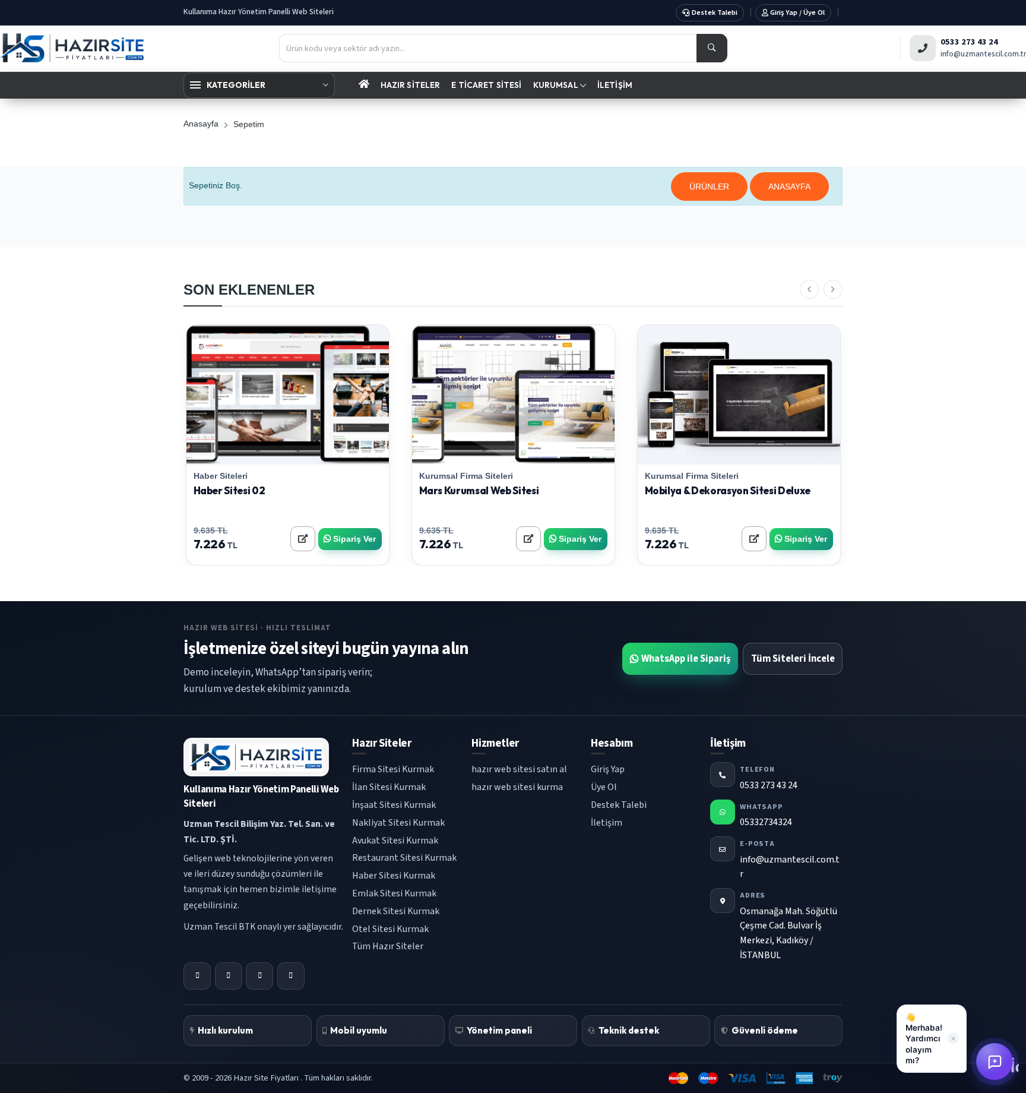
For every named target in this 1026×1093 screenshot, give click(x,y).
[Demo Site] (255, 394)
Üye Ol (604, 787)
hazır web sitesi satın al (519, 769)
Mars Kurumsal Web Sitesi (479, 490)
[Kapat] (953, 1038)
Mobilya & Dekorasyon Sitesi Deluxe (728, 490)
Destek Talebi (713, 12)
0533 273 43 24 (969, 42)
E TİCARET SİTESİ (486, 85)
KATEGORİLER (236, 85)
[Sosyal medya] (197, 976)
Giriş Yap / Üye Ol (796, 12)
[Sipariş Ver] (287, 394)
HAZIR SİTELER (411, 85)
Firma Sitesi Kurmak (393, 769)
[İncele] (320, 394)
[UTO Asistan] (994, 1061)
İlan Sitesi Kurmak (389, 787)
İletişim (606, 822)
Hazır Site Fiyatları (266, 1078)
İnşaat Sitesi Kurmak (394, 804)
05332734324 (766, 822)
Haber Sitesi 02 (229, 490)
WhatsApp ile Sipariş (685, 659)
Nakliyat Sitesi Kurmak (398, 822)
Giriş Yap (608, 769)
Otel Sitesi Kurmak (390, 929)
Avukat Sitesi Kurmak (395, 840)
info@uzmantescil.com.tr (983, 54)
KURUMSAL (556, 85)
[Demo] (302, 538)
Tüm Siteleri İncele (793, 659)
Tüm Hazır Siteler (387, 946)
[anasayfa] (363, 85)
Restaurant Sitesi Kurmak (404, 857)
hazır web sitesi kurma (517, 787)
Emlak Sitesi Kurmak (394, 893)
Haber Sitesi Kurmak (393, 875)
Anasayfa (200, 123)
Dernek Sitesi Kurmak (395, 911)
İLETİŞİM (614, 85)
